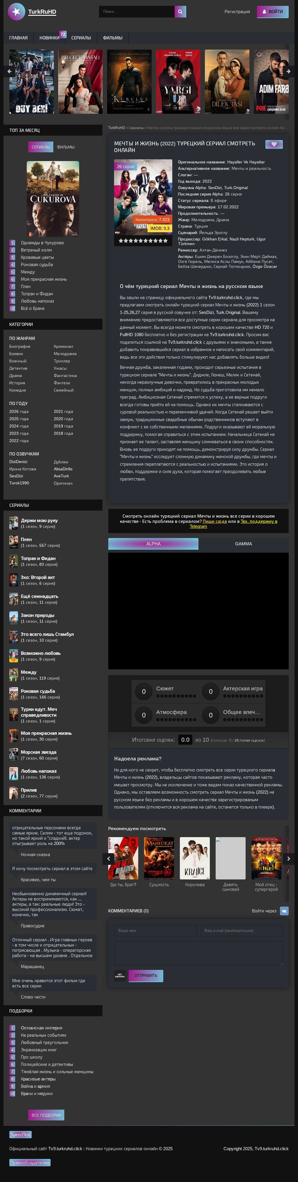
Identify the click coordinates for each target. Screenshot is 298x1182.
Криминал (63, 346)
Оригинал (63, 483)
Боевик (16, 353)
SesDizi (16, 476)
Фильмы (113, 37)
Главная (18, 37)
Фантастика (65, 375)
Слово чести (33, 996)
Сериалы (136, 128)
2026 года (19, 411)
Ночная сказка (35, 854)
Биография (19, 346)
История (17, 382)
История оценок (249, 740)
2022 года (19, 440)
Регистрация (237, 11)
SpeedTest (20, 1134)
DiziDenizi (18, 461)
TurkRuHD (116, 128)
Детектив (18, 368)
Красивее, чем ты (38, 879)
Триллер (62, 361)
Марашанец (32, 966)
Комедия (17, 390)
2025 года (19, 418)
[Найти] (180, 12)
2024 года (19, 426)
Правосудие (33, 925)
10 (165, 240)
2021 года (63, 411)
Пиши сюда (215, 521)
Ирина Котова (22, 469)
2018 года (63, 433)
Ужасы (60, 368)
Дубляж (61, 462)
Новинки (49, 37)
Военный (17, 361)
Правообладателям (29, 1162)
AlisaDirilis (63, 469)
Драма (15, 375)
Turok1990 (19, 483)
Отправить (145, 975)
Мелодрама (65, 353)
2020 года (63, 418)
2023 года (19, 433)
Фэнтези (62, 382)
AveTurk (61, 476)
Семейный (64, 390)
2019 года (63, 426)
